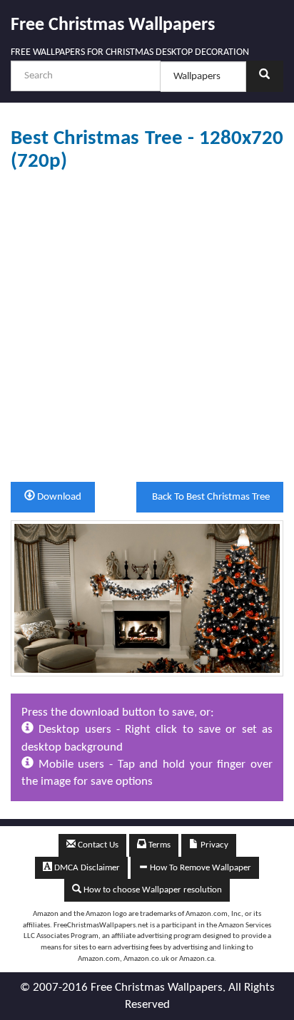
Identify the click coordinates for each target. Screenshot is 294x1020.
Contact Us (97, 845)
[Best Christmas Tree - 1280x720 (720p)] (147, 598)
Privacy (213, 845)
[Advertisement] (147, 327)
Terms (158, 845)
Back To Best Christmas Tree (210, 497)
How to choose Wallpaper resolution (151, 890)
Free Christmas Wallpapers (113, 25)
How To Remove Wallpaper (199, 867)
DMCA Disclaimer (86, 867)
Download (58, 497)
